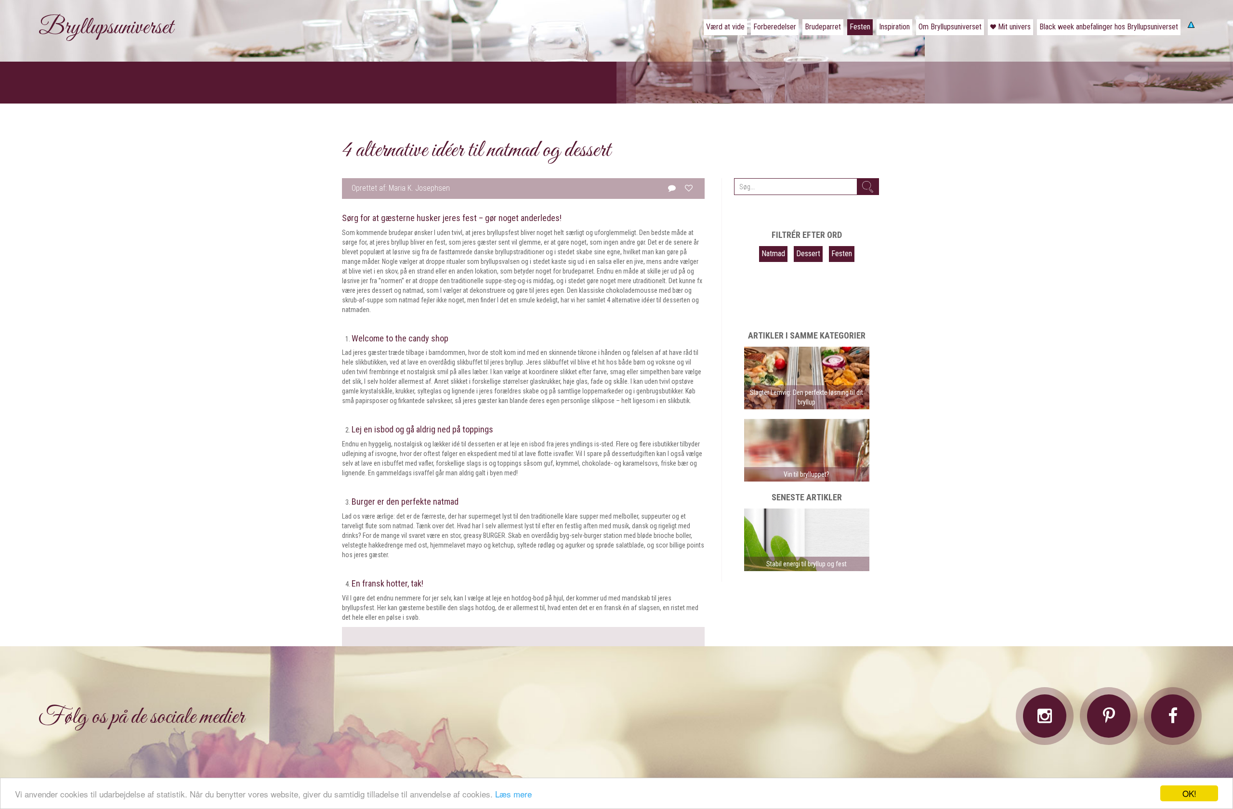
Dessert (808, 253)
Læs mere (513, 794)
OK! (1189, 793)
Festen (841, 253)
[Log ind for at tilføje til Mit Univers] (688, 188)
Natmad (773, 253)
